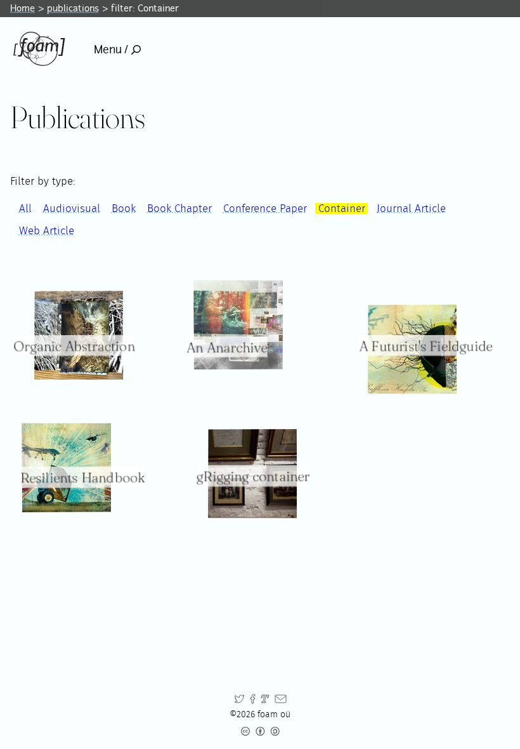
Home (22, 8)
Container (341, 208)
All (25, 208)
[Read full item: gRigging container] (252, 473)
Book (124, 208)
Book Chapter (179, 208)
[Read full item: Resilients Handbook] (66, 467)
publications (73, 8)
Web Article (46, 230)
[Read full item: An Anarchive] (238, 324)
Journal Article (411, 208)
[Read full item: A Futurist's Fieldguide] (412, 349)
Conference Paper (265, 208)
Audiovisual (71, 208)
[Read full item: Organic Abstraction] (78, 335)
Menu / (111, 49)
